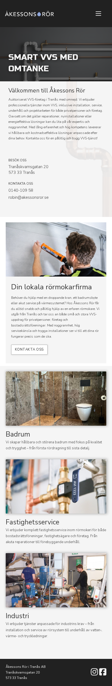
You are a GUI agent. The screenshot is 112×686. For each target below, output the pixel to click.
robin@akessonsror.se (28, 197)
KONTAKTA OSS (29, 349)
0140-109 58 (20, 190)
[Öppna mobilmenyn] (98, 13)
